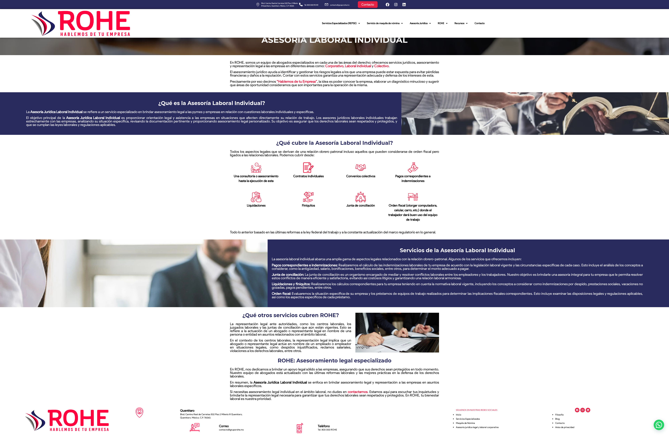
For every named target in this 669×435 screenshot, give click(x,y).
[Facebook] (387, 4)
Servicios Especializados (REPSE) (339, 23)
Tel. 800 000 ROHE (311, 5)
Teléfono (324, 426)
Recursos (459, 23)
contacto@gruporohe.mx (339, 5)
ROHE (441, 23)
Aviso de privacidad (564, 427)
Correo (224, 426)
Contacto (480, 23)
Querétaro (187, 410)
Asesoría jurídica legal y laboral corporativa (477, 427)
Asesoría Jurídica (419, 23)
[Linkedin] (404, 4)
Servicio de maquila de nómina (383, 23)
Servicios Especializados (468, 419)
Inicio (458, 414)
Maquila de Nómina (465, 423)
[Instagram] (395, 4)
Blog (557, 419)
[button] (659, 425)
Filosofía (559, 414)
